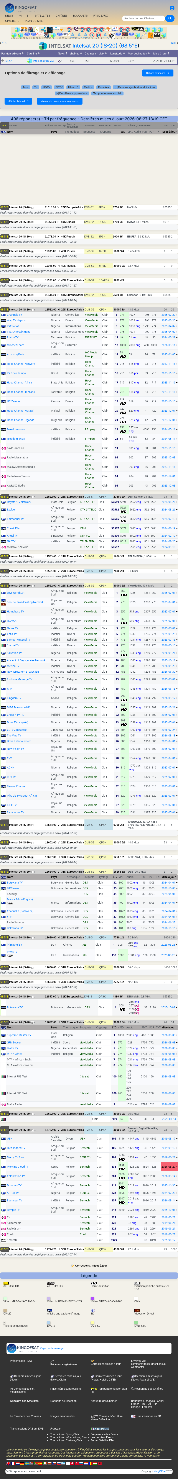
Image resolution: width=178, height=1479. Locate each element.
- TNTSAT (145, 1404)
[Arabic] (72, 1463)
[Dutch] (18, 1463)
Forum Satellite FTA (102, 1440)
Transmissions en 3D (148, 1416)
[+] (20, 15)
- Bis (154, 1404)
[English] (8, 1463)
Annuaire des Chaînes (104, 1401)
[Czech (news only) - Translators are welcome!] (54, 1463)
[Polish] (49, 1463)
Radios (88, 87)
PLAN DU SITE (34, 20)
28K (63, 585)
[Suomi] (68, 1463)
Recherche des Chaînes (148, 1388)
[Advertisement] (89, 174)
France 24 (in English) (20, 899)
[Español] (40, 1463)
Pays (54, 132)
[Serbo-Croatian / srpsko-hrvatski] (86, 1463)
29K (63, 842)
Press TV (12, 952)
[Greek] (63, 1463)
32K (63, 857)
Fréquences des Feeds (104, 1434)
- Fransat (145, 1407)
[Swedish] (27, 1463)
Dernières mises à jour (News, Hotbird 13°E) (106, 1378)
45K (63, 280)
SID (123, 132)
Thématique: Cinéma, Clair (66, 1440)
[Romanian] (90, 1463)
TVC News (13, 326)
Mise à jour (169, 132)
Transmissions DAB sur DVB (27, 1428)
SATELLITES (42, 15)
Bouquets (136, 1401)
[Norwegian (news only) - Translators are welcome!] (31, 1463)
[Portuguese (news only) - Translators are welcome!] (36, 1463)
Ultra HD (73, 87)
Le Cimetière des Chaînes (25, 1416)
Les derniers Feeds (102, 1437)
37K (63, 207)
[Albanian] (100, 1463)
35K (63, 1129)
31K (63, 871)
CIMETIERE (12, 20)
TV (35, 87)
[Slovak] (59, 1463)
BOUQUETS (80, 15)
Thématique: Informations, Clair (68, 1437)
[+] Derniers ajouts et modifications (135, 87)
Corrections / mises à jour (91, 1265)
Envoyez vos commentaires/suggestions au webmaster (148, 1364)
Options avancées (158, 73)
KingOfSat (160, 1471)
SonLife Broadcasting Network (25, 602)
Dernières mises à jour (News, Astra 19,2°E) (146, 1378)
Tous (25, 87)
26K (63, 309)
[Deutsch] (22, 1463)
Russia (70, 222)
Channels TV (14, 315)
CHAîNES (62, 15)
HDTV (46, 87)
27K (63, 556)
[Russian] (81, 1463)
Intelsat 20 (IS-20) (95, 45)
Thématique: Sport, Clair (64, 1434)
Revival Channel (16, 786)
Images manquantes (62, 1416)
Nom (10, 132)
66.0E (173, 43)
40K (63, 222)
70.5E (4, 43)
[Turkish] (77, 1463)
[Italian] (45, 1463)
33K (63, 1113)
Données (103, 87)
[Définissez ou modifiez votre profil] (172, 8)
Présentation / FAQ (21, 1360)
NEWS (9, 15)
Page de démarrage (51, 1348)
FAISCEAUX (100, 15)
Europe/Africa (75, 207)
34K (63, 1022)
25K (63, 496)
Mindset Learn (15, 345)
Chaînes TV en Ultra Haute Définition (107, 1418)
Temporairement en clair (107, 93)
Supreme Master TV (19, 1035)
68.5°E (129, 45)
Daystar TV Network (19, 502)
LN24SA (11, 621)
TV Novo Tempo (16, 373)
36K (63, 1249)
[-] (28, 15)
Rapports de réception (63, 1401)
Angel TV (12, 536)
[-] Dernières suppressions (71, 93)
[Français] (13, 1463)
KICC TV (11, 805)
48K (63, 295)
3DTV (59, 87)
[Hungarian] (95, 1463)
